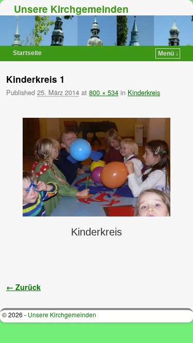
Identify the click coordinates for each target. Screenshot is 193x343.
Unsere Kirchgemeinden (71, 9)
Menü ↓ (168, 53)
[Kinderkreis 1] (96, 167)
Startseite (27, 53)
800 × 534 (103, 92)
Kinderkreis (144, 92)
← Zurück (23, 287)
